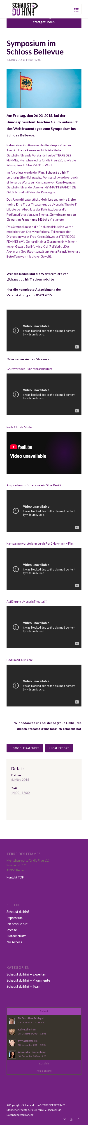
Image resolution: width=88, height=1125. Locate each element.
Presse (12, 930)
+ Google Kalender (25, 748)
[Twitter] (64, 1119)
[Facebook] (78, 1119)
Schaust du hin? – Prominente (28, 980)
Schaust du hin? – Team (23, 986)
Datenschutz (16, 936)
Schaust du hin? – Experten (26, 974)
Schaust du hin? (18, 912)
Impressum (15, 918)
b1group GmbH (64, 723)
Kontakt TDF (15, 877)
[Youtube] (71, 1119)
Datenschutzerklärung (20, 1114)
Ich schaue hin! (17, 924)
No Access (14, 942)
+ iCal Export (59, 748)
